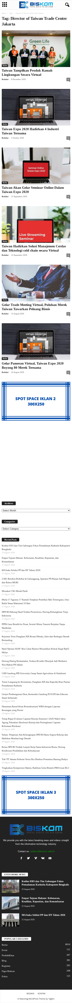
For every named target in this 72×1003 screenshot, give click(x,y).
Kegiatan (6, 966)
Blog (4, 960)
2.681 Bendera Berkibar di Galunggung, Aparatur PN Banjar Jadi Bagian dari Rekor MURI (36, 580)
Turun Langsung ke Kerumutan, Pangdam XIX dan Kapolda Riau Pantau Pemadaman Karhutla (36, 684)
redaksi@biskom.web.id (42, 851)
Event (4, 950)
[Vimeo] (36, 858)
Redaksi (5, 79)
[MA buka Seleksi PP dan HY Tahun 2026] (10, 920)
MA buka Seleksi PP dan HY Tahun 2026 (21, 570)
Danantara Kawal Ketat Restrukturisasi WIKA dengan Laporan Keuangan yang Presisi (31, 708)
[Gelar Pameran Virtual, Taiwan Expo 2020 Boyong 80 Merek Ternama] (36, 341)
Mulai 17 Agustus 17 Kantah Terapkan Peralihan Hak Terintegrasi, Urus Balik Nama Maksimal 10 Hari (35, 601)
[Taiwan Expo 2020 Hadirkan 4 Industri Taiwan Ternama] (36, 107)
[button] (66, 5)
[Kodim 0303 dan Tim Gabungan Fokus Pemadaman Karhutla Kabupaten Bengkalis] (10, 886)
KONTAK (41, 993)
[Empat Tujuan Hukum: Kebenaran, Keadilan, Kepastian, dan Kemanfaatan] (10, 903)
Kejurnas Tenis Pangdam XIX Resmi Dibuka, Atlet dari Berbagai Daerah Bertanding (35, 638)
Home (4, 13)
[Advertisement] (36, 459)
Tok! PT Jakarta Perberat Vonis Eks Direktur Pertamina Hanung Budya (35, 759)
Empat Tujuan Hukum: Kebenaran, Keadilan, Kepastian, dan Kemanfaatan (30, 560)
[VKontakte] (43, 858)
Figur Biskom (8, 971)
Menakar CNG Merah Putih (15, 591)
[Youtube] (50, 858)
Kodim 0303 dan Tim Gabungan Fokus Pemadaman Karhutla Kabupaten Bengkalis (36, 547)
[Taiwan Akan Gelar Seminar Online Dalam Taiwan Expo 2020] (36, 166)
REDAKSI (30, 993)
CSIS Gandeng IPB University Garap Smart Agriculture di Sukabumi (34, 673)
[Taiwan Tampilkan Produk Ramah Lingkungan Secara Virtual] (36, 48)
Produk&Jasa (8, 955)
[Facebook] (22, 858)
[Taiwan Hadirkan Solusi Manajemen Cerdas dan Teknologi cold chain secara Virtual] (36, 224)
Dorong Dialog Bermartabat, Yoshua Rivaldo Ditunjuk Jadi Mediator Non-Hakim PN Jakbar (34, 663)
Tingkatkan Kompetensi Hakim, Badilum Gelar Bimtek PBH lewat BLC (35, 768)
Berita (5, 65)
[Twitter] (29, 858)
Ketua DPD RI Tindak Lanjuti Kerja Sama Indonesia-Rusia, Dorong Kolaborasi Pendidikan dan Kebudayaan (33, 749)
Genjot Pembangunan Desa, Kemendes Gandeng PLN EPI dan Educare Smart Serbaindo (35, 696)
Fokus (5, 976)
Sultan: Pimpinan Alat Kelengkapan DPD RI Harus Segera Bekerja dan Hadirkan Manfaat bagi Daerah (35, 736)
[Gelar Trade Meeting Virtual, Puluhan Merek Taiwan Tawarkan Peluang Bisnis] (36, 283)
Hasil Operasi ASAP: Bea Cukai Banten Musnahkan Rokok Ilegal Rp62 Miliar (35, 650)
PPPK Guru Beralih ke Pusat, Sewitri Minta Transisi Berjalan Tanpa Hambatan (33, 626)
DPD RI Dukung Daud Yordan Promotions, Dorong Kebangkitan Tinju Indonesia (35, 614)
